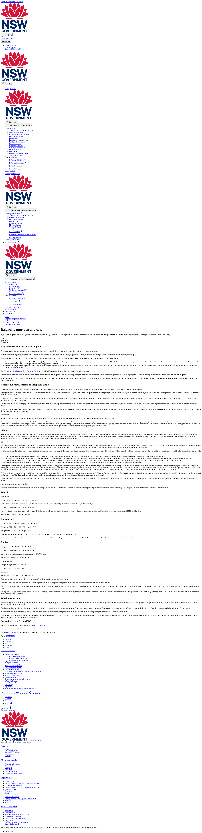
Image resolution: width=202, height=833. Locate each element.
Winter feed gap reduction (13, 673)
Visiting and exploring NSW (18, 290)
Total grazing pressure (12, 675)
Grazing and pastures (12, 654)
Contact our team (43, 625)
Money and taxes (15, 225)
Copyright (8, 768)
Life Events (13, 151)
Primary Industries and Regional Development (20, 799)
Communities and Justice (13, 785)
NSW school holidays (16, 294)
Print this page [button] (22, 693)
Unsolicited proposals (12, 824)
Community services (16, 132)
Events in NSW (14, 288)
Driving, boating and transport (19, 134)
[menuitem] (10, 45)
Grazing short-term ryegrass (18, 660)
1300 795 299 (10, 636)
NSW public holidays (16, 292)
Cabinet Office (10, 781)
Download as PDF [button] (8, 693)
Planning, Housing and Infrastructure (17, 795)
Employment (13, 221)
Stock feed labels (10, 683)
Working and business (13, 214)
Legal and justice (15, 149)
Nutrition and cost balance (13, 666)
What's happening (12, 282)
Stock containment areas (13, 677)
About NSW (13, 284)
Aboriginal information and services (21, 130)
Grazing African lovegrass (18, 658)
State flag (8, 756)
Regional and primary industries (19, 153)
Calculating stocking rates (13, 668)
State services (9, 754)
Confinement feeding (12, 669)
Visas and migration (15, 155)
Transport (8, 800)
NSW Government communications (17, 822)
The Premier (9, 811)
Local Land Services (35, 740)
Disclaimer (8, 770)
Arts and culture (14, 286)
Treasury (8, 802)
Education (8, 791)
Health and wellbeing (16, 146)
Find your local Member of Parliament (17, 814)
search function (11, 632)
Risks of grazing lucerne (17, 656)
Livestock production (8, 651)
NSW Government (9, 806)
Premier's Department (12, 797)
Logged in (7, 41)
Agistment (8, 687)
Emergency (13, 138)
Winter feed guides (11, 681)
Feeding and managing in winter (16, 664)
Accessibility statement (12, 766)
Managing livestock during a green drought (19, 688)
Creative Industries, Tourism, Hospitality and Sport (22, 787)
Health (7, 793)
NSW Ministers (10, 812)
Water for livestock (11, 662)
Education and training (16, 136)
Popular (4, 746)
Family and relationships (17, 142)
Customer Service (11, 789)
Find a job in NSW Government (15, 818)
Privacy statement (11, 771)
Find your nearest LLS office (10, 629)
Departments (6, 777)
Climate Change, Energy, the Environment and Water (22, 783)
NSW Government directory (14, 773)
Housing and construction (17, 148)
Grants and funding (15, 144)
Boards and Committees (13, 816)
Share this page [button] (35, 693)
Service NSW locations (13, 752)
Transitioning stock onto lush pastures (17, 679)
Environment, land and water (19, 140)
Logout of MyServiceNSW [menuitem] (14, 49)
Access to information (12, 764)
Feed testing (9, 685)
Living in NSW (11, 129)
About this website (9, 760)
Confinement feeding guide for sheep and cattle (25, 671)
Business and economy (17, 217)
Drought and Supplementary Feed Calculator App (20, 371)
